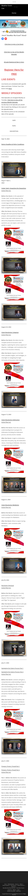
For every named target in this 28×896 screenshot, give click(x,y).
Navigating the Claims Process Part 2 (12, 672)
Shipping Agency (13, 862)
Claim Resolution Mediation (10, 505)
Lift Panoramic (20, 862)
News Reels (5, 888)
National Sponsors (21, 885)
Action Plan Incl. (6, 190)
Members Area (10, 891)
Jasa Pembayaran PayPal (6, 861)
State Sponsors (13, 885)
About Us (17, 884)
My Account (18, 891)
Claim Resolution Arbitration (10, 420)
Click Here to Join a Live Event (14, 44)
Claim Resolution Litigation (10, 332)
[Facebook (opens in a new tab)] (13, 1)
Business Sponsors (6, 885)
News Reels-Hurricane (11, 888)
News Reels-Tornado (20, 888)
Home (5, 884)
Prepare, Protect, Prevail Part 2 (10, 770)
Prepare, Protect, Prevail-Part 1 (10, 766)
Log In (18, 889)
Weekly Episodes (11, 884)
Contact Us (10, 889)
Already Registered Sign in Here (14, 62)
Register (14, 889)
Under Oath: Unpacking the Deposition (13, 188)
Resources (13, 886)
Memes (21, 884)
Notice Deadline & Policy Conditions (12, 144)
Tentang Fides (15, 861)
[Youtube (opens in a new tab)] (15, 1)
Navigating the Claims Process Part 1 (12, 668)
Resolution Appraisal (7, 585)
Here (10, 88)
